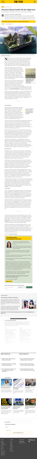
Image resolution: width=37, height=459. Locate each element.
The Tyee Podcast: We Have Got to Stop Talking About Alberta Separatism (9, 370)
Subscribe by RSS (22, 442)
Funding (2, 446)
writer (26, 121)
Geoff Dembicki (7, 14)
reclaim (15, 200)
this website (24, 18)
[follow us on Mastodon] (7, 24)
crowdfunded (16, 194)
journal (20, 72)
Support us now (9, 281)
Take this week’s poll (18, 432)
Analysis (11, 442)
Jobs (1, 449)
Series (11, 449)
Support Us (2, 454)
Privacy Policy (3, 450)
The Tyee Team (3, 444)
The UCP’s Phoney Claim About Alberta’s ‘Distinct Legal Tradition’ (27, 364)
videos (6, 108)
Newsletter (2, 442)
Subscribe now (29, 287)
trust (17, 140)
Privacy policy (6, 288)
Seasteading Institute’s (15, 88)
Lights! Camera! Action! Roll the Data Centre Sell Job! (8, 359)
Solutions (11, 446)
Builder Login (21, 441)
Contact (2, 445)
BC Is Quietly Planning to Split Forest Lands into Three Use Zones (27, 369)
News (3, 6)
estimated (6, 186)
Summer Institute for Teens (16, 311)
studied (10, 132)
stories (24, 161)
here (33, 15)
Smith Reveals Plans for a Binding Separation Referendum (9, 364)
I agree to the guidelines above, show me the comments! (18, 318)
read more (28, 82)
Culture (11, 444)
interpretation (7, 220)
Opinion (11, 448)
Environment (9, 6)
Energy (6, 6)
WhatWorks (12, 450)
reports (11, 92)
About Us (2, 441)
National (11, 445)
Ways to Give (3, 453)
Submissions (3, 452)
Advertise (2, 448)
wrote (13, 174)
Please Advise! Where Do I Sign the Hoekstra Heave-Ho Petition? (27, 359)
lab (11, 63)
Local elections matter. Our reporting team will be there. (14, 238)
